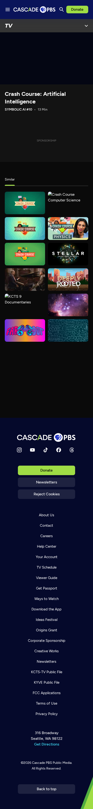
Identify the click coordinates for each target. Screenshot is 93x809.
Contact (46, 525)
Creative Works (46, 651)
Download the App (46, 609)
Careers (46, 536)
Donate (77, 9)
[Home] (46, 437)
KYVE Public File (46, 682)
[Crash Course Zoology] (25, 228)
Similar (10, 179)
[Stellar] (68, 254)
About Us (46, 515)
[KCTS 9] (25, 279)
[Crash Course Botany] (25, 203)
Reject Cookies (47, 494)
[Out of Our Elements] (68, 330)
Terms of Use (46, 703)
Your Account (46, 557)
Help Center (46, 546)
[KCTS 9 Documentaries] (25, 305)
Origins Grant (46, 630)
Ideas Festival (46, 620)
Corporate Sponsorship (46, 640)
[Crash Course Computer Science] (68, 203)
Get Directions (46, 744)
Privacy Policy (47, 714)
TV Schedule (47, 567)
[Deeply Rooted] (68, 279)
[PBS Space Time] (68, 305)
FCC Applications (47, 693)
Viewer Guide (46, 578)
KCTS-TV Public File (46, 672)
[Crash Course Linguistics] (25, 254)
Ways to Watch (46, 599)
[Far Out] (25, 330)
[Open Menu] (86, 26)
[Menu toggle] (7, 9)
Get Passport (46, 588)
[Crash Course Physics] (68, 228)
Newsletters (46, 482)
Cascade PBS (42, 763)
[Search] (61, 9)
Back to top (47, 789)
